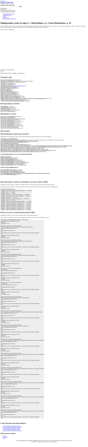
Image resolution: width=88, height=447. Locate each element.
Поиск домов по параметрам (9, 18)
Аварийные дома (7, 15)
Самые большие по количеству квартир (11, 426)
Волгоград (5, 437)
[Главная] (3, 1)
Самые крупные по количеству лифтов (11, 429)
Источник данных (53, 441)
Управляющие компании (8, 14)
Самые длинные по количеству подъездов (12, 430)
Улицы (4, 16)
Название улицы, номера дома (8, 5)
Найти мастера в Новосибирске (7, 69)
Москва (4, 436)
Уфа (4, 438)
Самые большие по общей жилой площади (12, 427)
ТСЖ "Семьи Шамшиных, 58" (19, 85)
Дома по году (6, 17)
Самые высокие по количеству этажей (11, 428)
